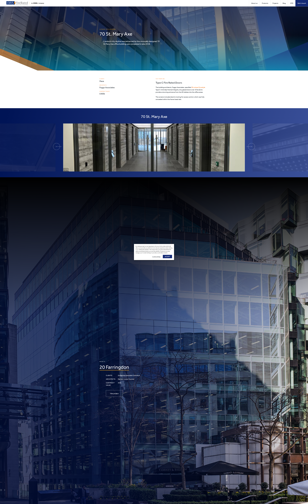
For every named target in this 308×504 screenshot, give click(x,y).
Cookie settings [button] (156, 256)
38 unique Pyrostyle (198, 87)
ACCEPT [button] (167, 256)
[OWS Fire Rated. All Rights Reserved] (25, 3)
